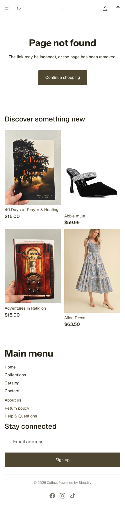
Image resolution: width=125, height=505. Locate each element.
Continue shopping (62, 77)
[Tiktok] (72, 495)
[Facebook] (52, 495)
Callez (52, 482)
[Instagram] (62, 495)
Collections (15, 374)
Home (10, 367)
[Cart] (118, 8)
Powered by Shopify (74, 482)
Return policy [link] (17, 408)
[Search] (19, 8)
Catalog (12, 383)
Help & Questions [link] (21, 416)
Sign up (62, 459)
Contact (12, 390)
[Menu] (6, 8)
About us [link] (13, 400)
